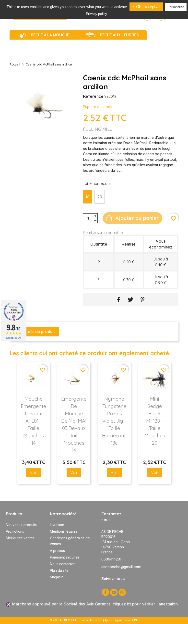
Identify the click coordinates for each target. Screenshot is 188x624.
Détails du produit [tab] (38, 331)
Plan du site (59, 570)
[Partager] (118, 300)
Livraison (57, 525)
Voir (33, 472)
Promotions (15, 531)
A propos (57, 551)
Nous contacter (62, 564)
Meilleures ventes (20, 538)
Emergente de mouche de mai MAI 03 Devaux (73, 424)
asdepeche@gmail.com (121, 566)
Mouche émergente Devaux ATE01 (33, 421)
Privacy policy (96, 14)
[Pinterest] (142, 300)
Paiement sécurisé (65, 557)
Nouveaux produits (21, 525)
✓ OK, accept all (146, 7)
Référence (93, 96)
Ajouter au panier (137, 218)
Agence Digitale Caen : (118, 620)
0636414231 (111, 559)
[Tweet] (130, 300)
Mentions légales (63, 531)
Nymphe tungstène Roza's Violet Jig (114, 421)
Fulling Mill (97, 129)
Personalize (175, 7)
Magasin (56, 577)
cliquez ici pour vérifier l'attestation (145, 604)
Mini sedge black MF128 (154, 421)
